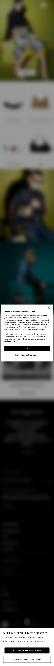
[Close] (27, 621)
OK (27, 348)
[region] (27, 333)
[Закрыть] (49, 308)
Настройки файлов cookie (27, 355)
